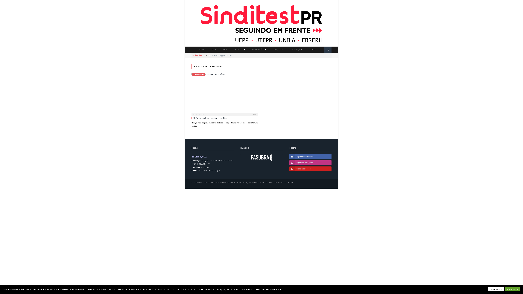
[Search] (328, 50)
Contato (313, 49)
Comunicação (257, 49)
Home (225, 49)
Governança (295, 49)
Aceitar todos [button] (512, 289)
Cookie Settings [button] (496, 289)
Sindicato (238, 49)
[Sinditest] (261, 22)
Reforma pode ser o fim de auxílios (210, 118)
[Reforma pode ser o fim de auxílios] (224, 93)
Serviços (276, 49)
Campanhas (199, 74)
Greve (214, 49)
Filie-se (202, 49)
